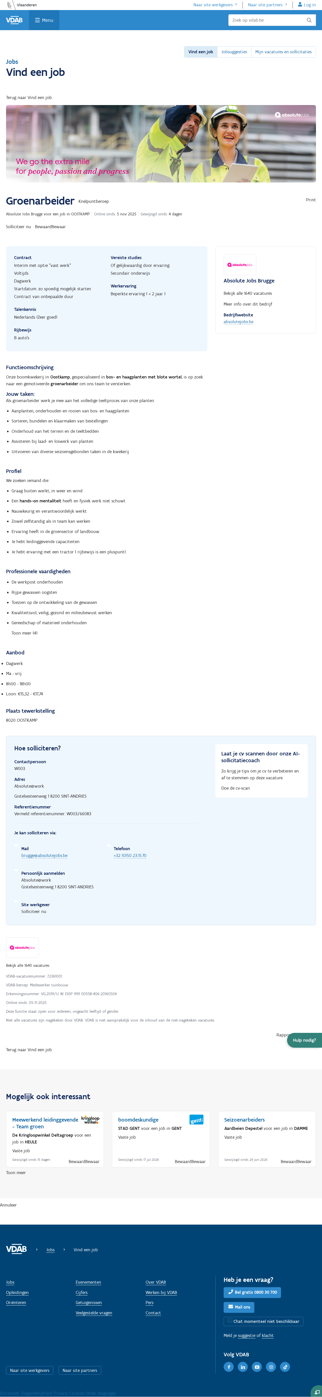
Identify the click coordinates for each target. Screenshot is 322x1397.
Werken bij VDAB (161, 1292)
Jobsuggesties (234, 52)
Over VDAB (156, 1282)
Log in (310, 5)
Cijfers (82, 1292)
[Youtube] (257, 1367)
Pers (149, 1302)
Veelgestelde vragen (94, 1313)
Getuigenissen (89, 1302)
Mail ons (242, 1307)
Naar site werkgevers (213, 5)
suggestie (246, 1335)
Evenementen (88, 1282)
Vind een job (200, 52)
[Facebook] (229, 1367)
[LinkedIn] (243, 1367)
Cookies (77, 1393)
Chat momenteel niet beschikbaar (266, 1321)
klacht (268, 1335)
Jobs (12, 62)
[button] (304, 1040)
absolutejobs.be (238, 321)
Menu (47, 20)
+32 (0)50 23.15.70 (130, 855)
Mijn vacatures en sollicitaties (283, 52)
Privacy (61, 1393)
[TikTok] (285, 1367)
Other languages (100, 1393)
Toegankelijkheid (37, 1393)
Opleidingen (17, 1292)
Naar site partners (265, 5)
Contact (153, 1313)
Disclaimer (10, 1393)
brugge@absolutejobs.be (44, 855)
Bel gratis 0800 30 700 (256, 1292)
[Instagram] (271, 1367)
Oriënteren (16, 1302)
